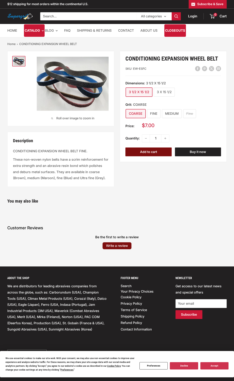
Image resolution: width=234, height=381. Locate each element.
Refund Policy (131, 323)
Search (126, 286)
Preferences (153, 366)
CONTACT (126, 30)
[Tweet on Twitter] (211, 68)
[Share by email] (218, 68)
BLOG (49, 30)
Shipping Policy (132, 316)
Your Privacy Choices (137, 291)
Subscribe (189, 314)
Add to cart (148, 152)
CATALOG (32, 30)
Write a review (117, 246)
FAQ (67, 30)
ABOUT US (149, 30)
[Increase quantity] (165, 138)
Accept (214, 366)
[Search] (176, 16)
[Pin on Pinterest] (204, 68)
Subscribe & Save (210, 4)
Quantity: (132, 138)
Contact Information (136, 329)
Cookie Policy (131, 297)
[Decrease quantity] (146, 138)
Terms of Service (134, 310)
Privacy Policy (131, 303)
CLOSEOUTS (175, 30)
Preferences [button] (67, 370)
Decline (184, 366)
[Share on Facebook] (197, 68)
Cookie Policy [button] (114, 366)
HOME (12, 30)
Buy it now (198, 152)
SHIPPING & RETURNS (94, 30)
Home (11, 44)
